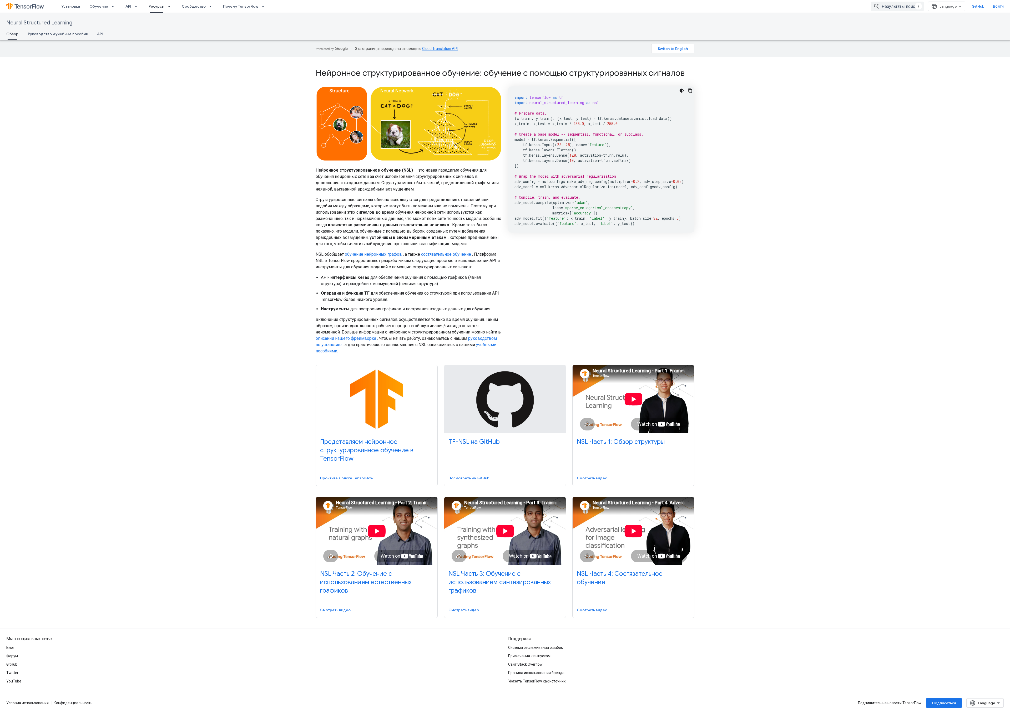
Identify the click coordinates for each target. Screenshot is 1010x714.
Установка (70, 6)
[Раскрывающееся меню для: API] (137, 6)
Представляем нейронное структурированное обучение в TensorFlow (366, 450)
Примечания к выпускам (529, 656)
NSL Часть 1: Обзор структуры (621, 442)
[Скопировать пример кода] (690, 90)
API (128, 6)
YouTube (13, 681)
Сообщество (194, 6)
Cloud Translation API (440, 49)
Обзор (12, 34)
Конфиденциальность (73, 703)
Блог (10, 647)
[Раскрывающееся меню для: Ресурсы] (170, 6)
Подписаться (944, 703)
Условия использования (27, 703)
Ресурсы (156, 6)
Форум (12, 656)
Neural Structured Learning (39, 22)
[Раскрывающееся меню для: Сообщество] (212, 6)
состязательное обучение (446, 254)
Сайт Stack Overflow (525, 664)
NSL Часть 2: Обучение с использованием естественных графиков (366, 582)
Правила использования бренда (536, 673)
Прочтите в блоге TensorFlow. (347, 478)
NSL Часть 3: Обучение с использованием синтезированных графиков (499, 582)
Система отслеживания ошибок (535, 647)
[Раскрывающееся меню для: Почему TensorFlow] (264, 6)
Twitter (12, 673)
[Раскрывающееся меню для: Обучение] (114, 6)
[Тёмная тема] (682, 90)
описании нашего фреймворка (346, 338)
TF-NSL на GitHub (474, 442)
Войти (998, 6)
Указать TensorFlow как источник (536, 681)
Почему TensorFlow (240, 6)
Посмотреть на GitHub (468, 478)
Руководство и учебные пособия (58, 34)
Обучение (98, 6)
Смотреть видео (592, 478)
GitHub (978, 6)
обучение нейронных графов (373, 254)
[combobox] (897, 6)
